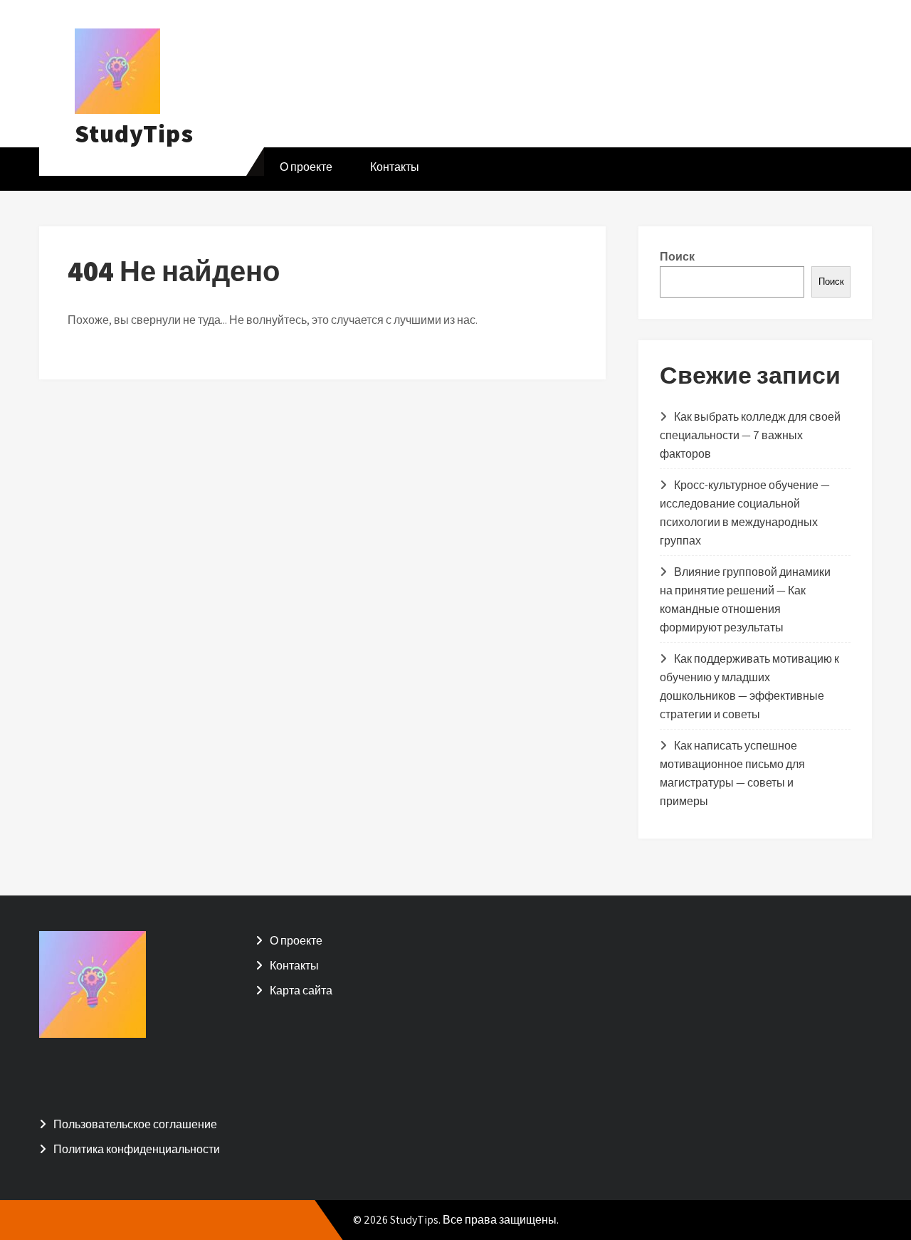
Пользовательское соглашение (135, 1124)
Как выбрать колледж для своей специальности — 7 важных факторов (750, 435)
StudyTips (134, 133)
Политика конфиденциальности (136, 1149)
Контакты (394, 166)
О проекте (306, 166)
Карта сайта (301, 990)
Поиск (677, 256)
